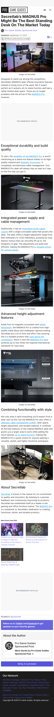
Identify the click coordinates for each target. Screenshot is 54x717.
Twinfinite (7, 680)
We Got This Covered (28, 682)
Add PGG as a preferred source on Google (17, 38)
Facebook (32, 623)
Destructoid (43, 682)
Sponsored (16, 616)
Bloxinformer (43, 688)
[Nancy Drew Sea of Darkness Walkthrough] (12, 554)
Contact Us (16, 695)
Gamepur (16, 680)
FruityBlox (32, 688)
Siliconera (14, 682)
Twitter (19, 623)
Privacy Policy (41, 695)
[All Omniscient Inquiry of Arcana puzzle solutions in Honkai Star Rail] (37, 529)
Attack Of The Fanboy (31, 680)
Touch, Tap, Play (19, 688)
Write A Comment (27, 664)
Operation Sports (37, 685)
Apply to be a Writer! (23, 697)
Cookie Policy (28, 695)
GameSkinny (23, 685)
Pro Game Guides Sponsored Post (21, 30)
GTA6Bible (7, 690)
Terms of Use (8, 697)
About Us (6, 695)
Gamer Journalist (10, 685)
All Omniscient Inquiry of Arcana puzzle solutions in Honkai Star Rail (36, 539)
